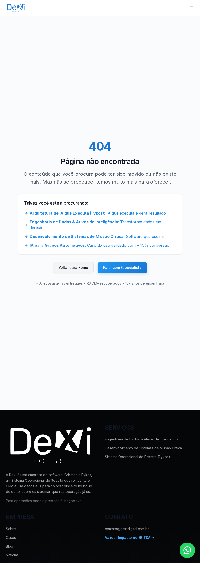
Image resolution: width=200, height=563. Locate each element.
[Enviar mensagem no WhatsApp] (187, 550)
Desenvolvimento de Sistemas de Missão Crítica (143, 448)
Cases (11, 537)
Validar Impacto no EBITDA (129, 537)
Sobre (11, 529)
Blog (9, 546)
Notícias (12, 555)
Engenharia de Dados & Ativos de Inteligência (141, 439)
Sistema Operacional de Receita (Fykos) (137, 457)
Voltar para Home (73, 268)
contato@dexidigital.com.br (127, 529)
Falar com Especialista (122, 268)
